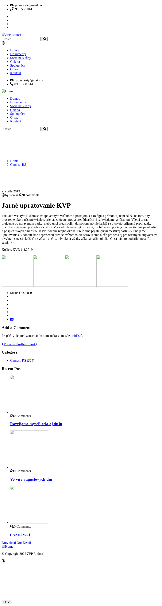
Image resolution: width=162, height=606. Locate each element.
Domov (15, 50)
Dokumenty (18, 54)
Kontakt (15, 73)
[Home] (7, 91)
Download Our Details (17, 542)
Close (6, 602)
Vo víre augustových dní (31, 479)
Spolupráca (17, 65)
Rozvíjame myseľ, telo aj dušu (36, 424)
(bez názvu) (20, 534)
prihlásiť (76, 335)
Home (14, 161)
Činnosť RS (18, 164)
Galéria (15, 61)
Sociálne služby (20, 58)
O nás (14, 69)
